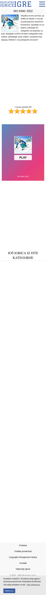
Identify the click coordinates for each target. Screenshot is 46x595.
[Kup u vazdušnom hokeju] (23, 292)
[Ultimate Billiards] (33, 321)
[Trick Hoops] (35, 270)
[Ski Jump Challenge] (23, 296)
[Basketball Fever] (31, 278)
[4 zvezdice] (29, 111)
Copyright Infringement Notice (23, 557)
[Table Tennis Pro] (13, 321)
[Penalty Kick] (13, 278)
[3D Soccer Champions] (15, 270)
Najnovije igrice (23, 569)
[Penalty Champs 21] (13, 318)
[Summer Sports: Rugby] (30, 263)
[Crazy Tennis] (23, 274)
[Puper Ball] (11, 314)
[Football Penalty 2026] (30, 314)
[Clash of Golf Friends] (23, 267)
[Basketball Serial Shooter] (23, 303)
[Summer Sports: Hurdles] (32, 285)
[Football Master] (23, 325)
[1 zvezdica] (11, 111)
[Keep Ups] (38, 274)
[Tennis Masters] (23, 289)
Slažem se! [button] (9, 591)
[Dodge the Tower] (34, 318)
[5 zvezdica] (35, 111)
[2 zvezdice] (17, 111)
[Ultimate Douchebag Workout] (23, 300)
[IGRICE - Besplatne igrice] (15, 8)
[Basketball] (8, 274)
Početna (23, 545)
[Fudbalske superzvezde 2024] (16, 307)
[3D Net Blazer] (9, 285)
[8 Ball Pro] (10, 263)
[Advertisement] (23, 69)
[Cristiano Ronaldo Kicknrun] (23, 281)
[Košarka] (39, 307)
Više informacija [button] (33, 585)
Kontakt (23, 563)
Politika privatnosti (23, 551)
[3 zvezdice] (23, 111)
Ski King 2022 (23, 11)
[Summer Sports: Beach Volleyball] (23, 310)
